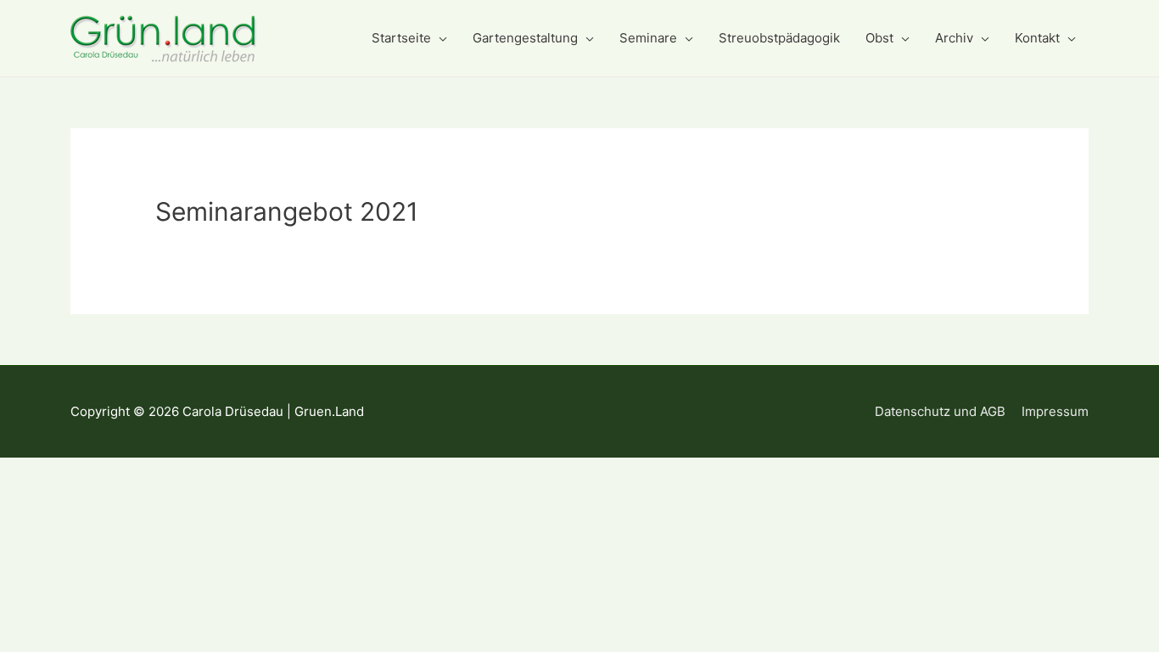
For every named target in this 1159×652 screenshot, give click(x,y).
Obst (879, 38)
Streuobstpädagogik (779, 38)
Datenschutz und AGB (940, 411)
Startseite (401, 38)
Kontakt (1037, 38)
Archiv (954, 38)
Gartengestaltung (525, 38)
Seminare (648, 38)
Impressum (1055, 411)
